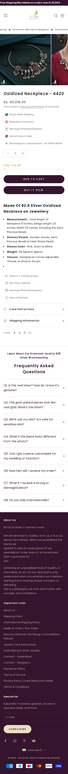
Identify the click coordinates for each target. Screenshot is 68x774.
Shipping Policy (13, 616)
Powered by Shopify (48, 757)
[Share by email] (29, 332)
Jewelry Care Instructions (20, 644)
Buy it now (34, 190)
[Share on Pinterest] (24, 332)
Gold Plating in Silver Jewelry (22, 650)
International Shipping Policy (22, 622)
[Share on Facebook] (14, 332)
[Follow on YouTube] (34, 741)
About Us (9, 610)
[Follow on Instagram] (15, 741)
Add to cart (34, 179)
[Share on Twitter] (19, 332)
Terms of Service (15, 675)
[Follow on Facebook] (5, 741)
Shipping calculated (32, 106)
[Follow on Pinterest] (24, 741)
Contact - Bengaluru (17, 662)
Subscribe (17, 729)
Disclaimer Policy (14, 669)
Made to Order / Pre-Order (21, 628)
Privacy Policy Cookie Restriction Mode (28, 681)
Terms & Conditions (16, 687)
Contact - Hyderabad (18, 656)
